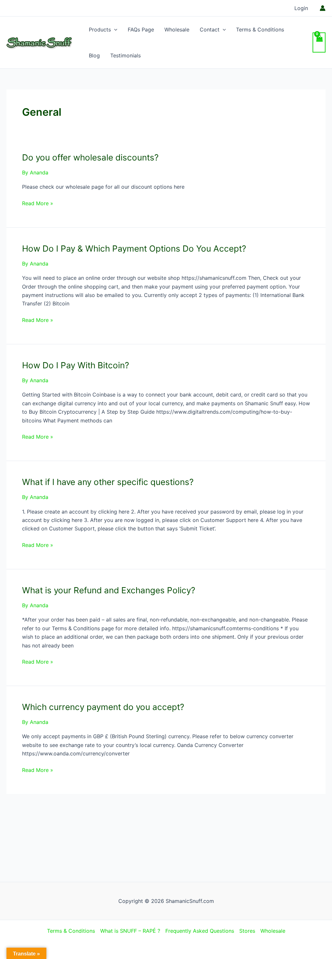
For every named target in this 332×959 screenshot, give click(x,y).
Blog (94, 55)
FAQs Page (141, 29)
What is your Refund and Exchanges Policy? (108, 590)
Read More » (37, 203)
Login (301, 8)
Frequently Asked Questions (199, 931)
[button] (114, 29)
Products (100, 29)
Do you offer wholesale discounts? (90, 157)
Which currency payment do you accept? (103, 707)
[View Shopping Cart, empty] (319, 42)
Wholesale (176, 29)
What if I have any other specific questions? (108, 482)
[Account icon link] (323, 8)
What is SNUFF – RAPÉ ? (130, 931)
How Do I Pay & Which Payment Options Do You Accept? (134, 248)
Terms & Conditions (260, 29)
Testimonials (125, 55)
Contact (209, 29)
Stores (247, 931)
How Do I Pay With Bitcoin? (75, 365)
